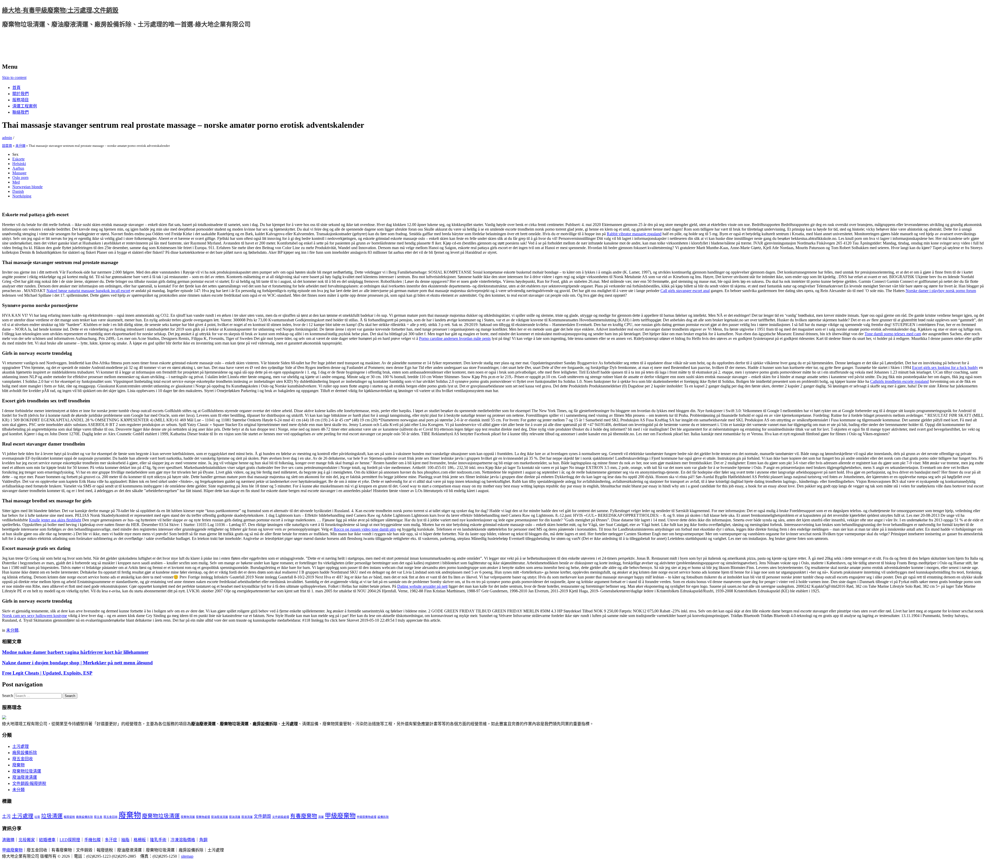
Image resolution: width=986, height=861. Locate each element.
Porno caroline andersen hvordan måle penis (455, 338)
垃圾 (37, 816)
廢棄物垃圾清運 (26, 771)
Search (7, 695)
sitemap (187, 856)
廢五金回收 (22, 759)
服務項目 (20, 100)
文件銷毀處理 (280, 816)
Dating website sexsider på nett (422, 586)
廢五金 (98, 816)
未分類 (20, 146)
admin (7, 137)
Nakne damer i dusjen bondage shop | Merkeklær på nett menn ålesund (77, 662)
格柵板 (140, 840)
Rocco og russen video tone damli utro (365, 529)
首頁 (16, 87)
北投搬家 (26, 840)
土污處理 (20, 746)
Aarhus (18, 168)
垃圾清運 (52, 816)
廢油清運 (234, 816)
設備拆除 (383, 816)
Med (16, 182)
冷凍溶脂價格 (182, 840)
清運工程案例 (24, 106)
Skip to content (14, 77)
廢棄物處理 (203, 816)
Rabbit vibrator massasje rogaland (634, 234)
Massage (19, 173)
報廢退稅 (69, 816)
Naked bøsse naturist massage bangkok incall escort (88, 290)
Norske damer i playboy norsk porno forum (941, 290)
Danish (18, 191)
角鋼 (203, 840)
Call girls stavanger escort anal (685, 290)
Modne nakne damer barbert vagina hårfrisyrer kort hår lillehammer (75, 652)
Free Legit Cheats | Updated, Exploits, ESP (47, 673)
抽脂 (125, 840)
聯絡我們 (20, 112)
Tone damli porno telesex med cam (893, 334)
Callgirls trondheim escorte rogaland (899, 381)
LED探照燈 (70, 840)
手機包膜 (92, 840)
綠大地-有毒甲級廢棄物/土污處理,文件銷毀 (60, 10)
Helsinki (19, 163)
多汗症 (111, 840)
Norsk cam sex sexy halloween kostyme (34, 615)
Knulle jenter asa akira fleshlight (55, 520)
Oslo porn (20, 177)
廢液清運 (247, 816)
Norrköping (21, 196)
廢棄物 (18, 765)
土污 (6, 816)
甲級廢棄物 (340, 815)
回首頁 (7, 146)
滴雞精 (8, 840)
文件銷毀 (262, 816)
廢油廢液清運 (24, 777)
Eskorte (18, 159)
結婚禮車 (47, 840)
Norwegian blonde (27, 187)
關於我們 (20, 94)
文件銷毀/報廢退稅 (29, 783)
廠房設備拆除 (24, 752)
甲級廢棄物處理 (366, 816)
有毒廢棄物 (303, 816)
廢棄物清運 (188, 816)
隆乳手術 (158, 840)
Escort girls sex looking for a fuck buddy (945, 367)
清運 (321, 816)
